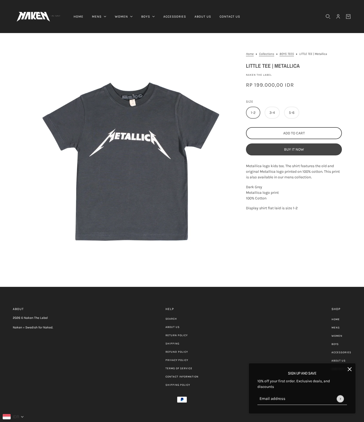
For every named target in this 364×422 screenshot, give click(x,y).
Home (250, 54)
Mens (335, 327)
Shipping (172, 343)
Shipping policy (177, 385)
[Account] (338, 16)
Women (336, 335)
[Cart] (348, 16)
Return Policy (176, 335)
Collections (266, 54)
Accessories (341, 352)
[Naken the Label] (39, 17)
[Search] (328, 16)
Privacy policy (176, 360)
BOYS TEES (287, 54)
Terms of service (178, 368)
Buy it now (294, 149)
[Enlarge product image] (129, 160)
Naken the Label (259, 75)
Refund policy (176, 351)
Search (171, 318)
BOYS (335, 344)
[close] (349, 369)
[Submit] (340, 398)
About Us (172, 327)
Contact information (182, 376)
